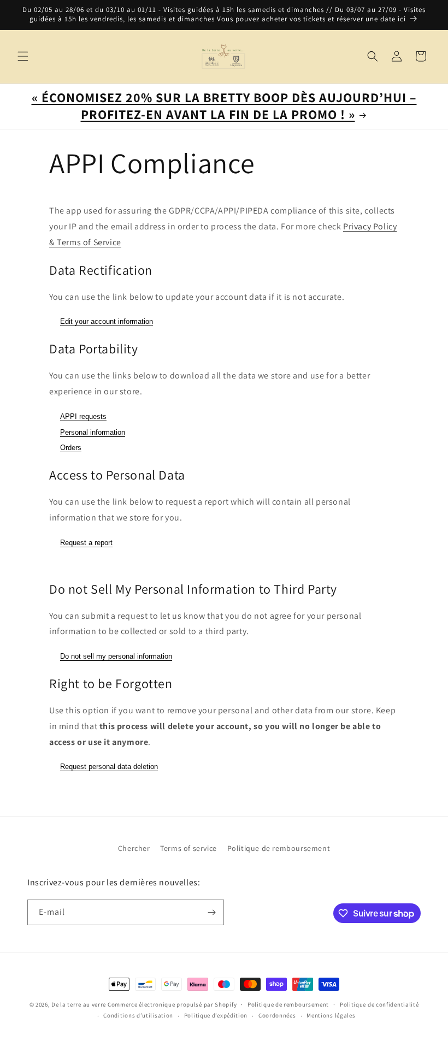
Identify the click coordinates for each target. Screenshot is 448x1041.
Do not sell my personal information (116, 656)
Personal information (92, 432)
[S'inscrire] (211, 912)
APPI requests (83, 416)
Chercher (134, 848)
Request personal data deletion (109, 766)
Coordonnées (277, 1015)
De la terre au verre (78, 1004)
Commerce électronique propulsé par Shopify (172, 1004)
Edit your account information (106, 321)
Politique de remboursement (279, 848)
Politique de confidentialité (379, 1004)
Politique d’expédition (215, 1015)
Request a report (86, 543)
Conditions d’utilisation (138, 1015)
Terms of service (188, 848)
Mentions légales (330, 1015)
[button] (23, 56)
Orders (70, 447)
